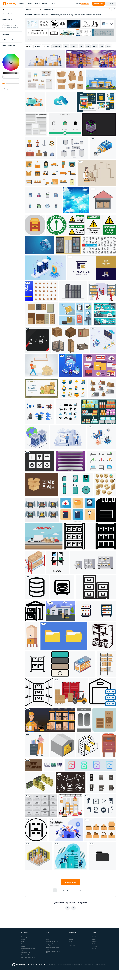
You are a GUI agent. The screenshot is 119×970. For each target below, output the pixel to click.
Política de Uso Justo (101, 964)
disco (101, 46)
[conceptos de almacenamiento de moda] (57, 562)
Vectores (21, 3)
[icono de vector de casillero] (53, 765)
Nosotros (71, 941)
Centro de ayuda (73, 937)
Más (52, 3)
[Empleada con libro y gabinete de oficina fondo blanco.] (37, 745)
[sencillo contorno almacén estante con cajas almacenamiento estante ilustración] (37, 664)
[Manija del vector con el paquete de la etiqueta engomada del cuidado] (39, 461)
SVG (30, 46)
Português (95, 941)
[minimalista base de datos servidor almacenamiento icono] (37, 587)
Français (94, 946)
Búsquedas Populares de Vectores (53, 944)
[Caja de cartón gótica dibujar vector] (70, 782)
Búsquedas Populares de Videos (53, 952)
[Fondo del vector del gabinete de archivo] (41, 805)
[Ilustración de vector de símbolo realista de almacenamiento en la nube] (76, 200)
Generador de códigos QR (28, 957)
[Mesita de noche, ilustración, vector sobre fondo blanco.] (109, 745)
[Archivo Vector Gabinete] (101, 782)
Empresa (23, 944)
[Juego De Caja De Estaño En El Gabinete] (98, 411)
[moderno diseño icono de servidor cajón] (88, 745)
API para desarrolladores (28, 948)
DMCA (47, 939)
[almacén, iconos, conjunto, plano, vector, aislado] (50, 173)
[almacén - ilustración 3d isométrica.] (62, 745)
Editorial (44, 3)
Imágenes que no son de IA (11, 28)
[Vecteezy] (9, 3)
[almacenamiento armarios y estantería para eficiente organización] (96, 611)
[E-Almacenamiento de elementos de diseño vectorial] (99, 365)
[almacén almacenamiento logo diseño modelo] (91, 267)
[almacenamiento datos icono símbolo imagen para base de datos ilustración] (102, 692)
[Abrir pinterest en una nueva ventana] (36, 964)
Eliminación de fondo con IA (29, 955)
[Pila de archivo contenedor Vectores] (73, 291)
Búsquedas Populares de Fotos (53, 948)
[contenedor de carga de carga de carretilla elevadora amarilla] (71, 692)
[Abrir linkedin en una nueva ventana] (34, 964)
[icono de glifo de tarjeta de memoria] (106, 510)
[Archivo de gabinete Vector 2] (41, 314)
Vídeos (36, 3)
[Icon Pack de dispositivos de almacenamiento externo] (43, 200)
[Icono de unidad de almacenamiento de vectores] (103, 200)
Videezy (23, 941)
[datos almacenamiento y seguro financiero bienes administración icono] (62, 587)
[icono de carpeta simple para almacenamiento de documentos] (102, 856)
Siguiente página (70, 882)
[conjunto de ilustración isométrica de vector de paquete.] (105, 484)
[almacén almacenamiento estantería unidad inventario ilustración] (90, 536)
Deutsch (94, 944)
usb (81, 46)
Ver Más (103, 33)
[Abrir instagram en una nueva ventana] (31, 964)
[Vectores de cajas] (70, 340)
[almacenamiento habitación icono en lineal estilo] (39, 692)
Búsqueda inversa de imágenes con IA (27, 951)
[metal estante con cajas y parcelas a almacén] (106, 664)
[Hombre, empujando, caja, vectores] (102, 388)
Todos (6, 23)
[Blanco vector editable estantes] (70, 461)
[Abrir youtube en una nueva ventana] (44, 964)
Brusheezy (24, 937)
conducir (74, 46)
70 (80, 890)
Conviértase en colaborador (73, 944)
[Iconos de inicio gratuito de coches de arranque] (42, 510)
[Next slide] (113, 46)
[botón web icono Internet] (60, 664)
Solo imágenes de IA (10, 25)
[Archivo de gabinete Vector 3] (100, 829)
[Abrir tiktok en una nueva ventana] (39, 964)
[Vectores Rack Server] (68, 245)
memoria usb (56, 46)
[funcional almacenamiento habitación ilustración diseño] (82, 664)
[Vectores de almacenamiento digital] (76, 484)
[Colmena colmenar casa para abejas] (32, 636)
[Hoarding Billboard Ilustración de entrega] (41, 365)
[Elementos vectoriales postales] (75, 314)
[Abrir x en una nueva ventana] (41, 964)
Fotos (29, 3)
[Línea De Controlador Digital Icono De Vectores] (100, 805)
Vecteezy (23, 939)
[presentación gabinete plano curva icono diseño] (35, 225)
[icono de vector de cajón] (104, 720)
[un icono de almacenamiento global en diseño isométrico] (37, 437)
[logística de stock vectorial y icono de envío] (68, 411)
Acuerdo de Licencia (51, 937)
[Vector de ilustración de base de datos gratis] (39, 411)
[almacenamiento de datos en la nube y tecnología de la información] (104, 314)
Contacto (71, 939)
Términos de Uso (78, 964)
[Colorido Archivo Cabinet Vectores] (101, 461)
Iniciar (111, 3)
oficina (109, 46)
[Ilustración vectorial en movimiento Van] (43, 536)
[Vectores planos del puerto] (40, 148)
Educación (24, 946)
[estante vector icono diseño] (36, 829)
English (94, 937)
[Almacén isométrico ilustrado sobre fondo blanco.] (38, 856)
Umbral (4, 81)
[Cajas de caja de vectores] (33, 765)
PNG (38, 46)
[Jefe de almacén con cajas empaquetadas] (50, 720)
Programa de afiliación (52, 941)
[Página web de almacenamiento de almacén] (41, 388)
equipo (66, 46)
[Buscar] (109, 9)
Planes (78, 3)
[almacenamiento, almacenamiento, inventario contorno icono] (35, 611)
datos (87, 46)
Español (94, 939)
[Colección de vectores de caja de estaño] (72, 148)
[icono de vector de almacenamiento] (84, 720)
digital (95, 46)
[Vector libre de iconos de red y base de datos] (73, 388)
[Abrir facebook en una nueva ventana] (28, 964)
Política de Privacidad (89, 964)
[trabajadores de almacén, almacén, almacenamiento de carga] (91, 59)
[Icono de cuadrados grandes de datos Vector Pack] (77, 510)
